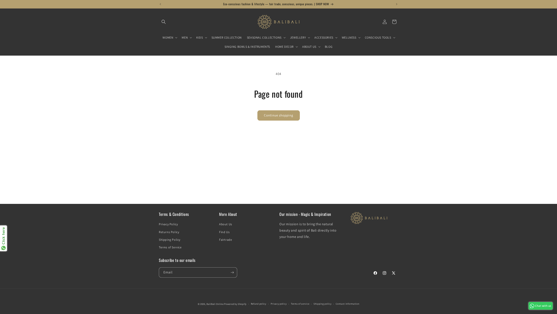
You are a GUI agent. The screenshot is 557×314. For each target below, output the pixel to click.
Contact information (347, 303)
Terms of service (300, 303)
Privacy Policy (168, 224)
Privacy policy (279, 303)
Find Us (224, 232)
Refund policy (258, 303)
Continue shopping (278, 115)
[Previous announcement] (160, 4)
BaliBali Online (215, 303)
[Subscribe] (232, 272)
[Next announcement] (396, 4)
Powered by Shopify (235, 303)
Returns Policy (169, 232)
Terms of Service (170, 247)
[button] (163, 22)
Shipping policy (323, 303)
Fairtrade (225, 240)
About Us (225, 224)
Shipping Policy (169, 240)
